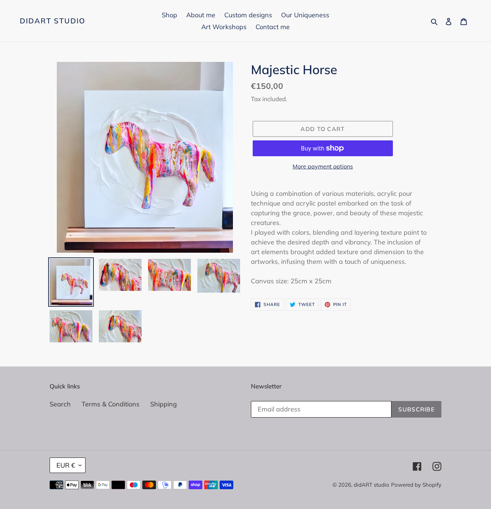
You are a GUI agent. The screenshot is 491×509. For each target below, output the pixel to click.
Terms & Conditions (110, 404)
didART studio (53, 21)
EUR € (65, 465)
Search (60, 404)
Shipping (163, 404)
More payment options (323, 166)
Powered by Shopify (416, 484)
